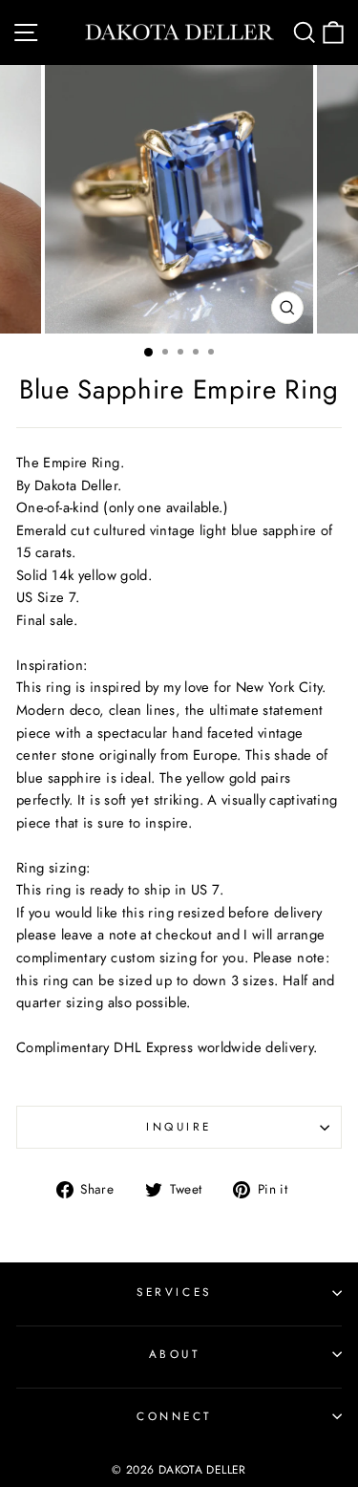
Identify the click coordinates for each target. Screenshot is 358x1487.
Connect (174, 1416)
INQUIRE (179, 1126)
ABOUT (174, 1354)
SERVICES (174, 1291)
